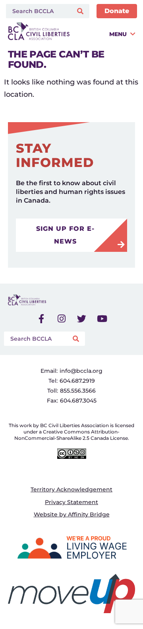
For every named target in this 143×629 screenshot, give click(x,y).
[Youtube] (102, 318)
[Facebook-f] (41, 318)
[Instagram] (61, 318)
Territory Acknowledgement (71, 489)
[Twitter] (82, 318)
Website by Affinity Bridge (72, 514)
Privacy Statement (71, 502)
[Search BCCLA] (37, 11)
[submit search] (81, 11)
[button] (104, 34)
